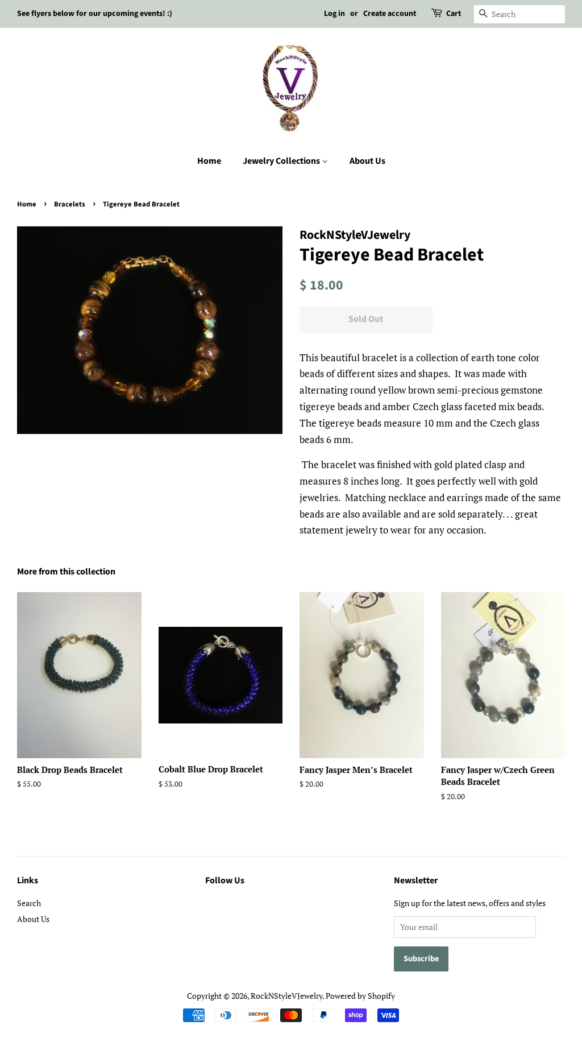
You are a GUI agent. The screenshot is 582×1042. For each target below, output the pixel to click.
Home (209, 161)
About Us (367, 161)
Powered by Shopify (360, 995)
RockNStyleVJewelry (286, 995)
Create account (389, 13)
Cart (453, 13)
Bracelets (69, 204)
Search (29, 903)
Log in (334, 13)
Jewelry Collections (282, 161)
